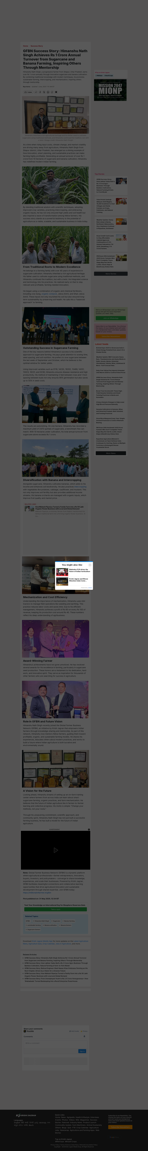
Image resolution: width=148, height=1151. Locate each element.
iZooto (90, 587)
